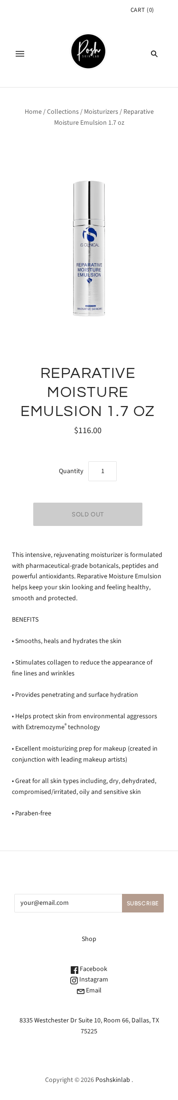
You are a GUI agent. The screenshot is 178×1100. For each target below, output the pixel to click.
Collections (63, 112)
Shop (89, 939)
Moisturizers (101, 112)
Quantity (71, 471)
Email (93, 990)
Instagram (93, 979)
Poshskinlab (112, 1080)
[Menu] (20, 54)
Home (33, 112)
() (142, 10)
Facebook (92, 969)
